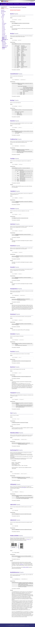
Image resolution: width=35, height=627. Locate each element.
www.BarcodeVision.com (22, 625)
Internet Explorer (4, 23)
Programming (4, 44)
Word (2, 19)
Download (2, 10)
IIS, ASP (3, 22)
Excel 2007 (3, 28)
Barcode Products (10, 3)
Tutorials (2, 16)
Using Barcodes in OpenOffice (4, 47)
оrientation (28, 539)
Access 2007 (3, 29)
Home (6, 3)
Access (3, 20)
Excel (2, 18)
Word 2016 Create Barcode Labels (4, 38)
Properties (3, 14)
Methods (3, 15)
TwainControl (27, 625)
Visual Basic (3, 24)
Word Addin (3, 34)
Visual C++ (3, 25)
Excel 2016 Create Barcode (4, 35)
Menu (33, 1)
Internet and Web (4, 43)
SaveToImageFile (23, 487)
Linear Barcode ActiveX (23, 3)
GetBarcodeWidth (26, 567)
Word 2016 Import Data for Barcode (5, 39)
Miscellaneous (4, 42)
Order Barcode (3, 11)
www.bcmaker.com (16, 625)
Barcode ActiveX (16, 3)
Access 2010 (3, 33)
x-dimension (21, 564)
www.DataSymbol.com (11, 625)
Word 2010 (3, 30)
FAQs (2, 40)
